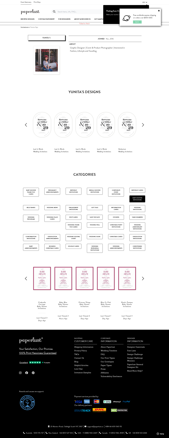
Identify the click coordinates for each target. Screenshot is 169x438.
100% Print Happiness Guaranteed (37, 353)
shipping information (83, 347)
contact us (79, 358)
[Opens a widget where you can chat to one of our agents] (160, 434)
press (103, 369)
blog (76, 361)
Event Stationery (26, 2)
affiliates (105, 373)
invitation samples (82, 372)
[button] (144, 2)
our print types (108, 358)
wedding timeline (109, 350)
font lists (131, 350)
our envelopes (107, 361)
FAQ (103, 354)
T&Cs (76, 354)
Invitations (25, 27)
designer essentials (136, 347)
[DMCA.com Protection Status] (119, 410)
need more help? (135, 371)
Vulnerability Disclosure (111, 376)
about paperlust (108, 347)
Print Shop (37, 2)
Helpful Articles (81, 365)
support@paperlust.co (95, 426)
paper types (106, 365)
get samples (99, 19)
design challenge (135, 354)
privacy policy (80, 350)
